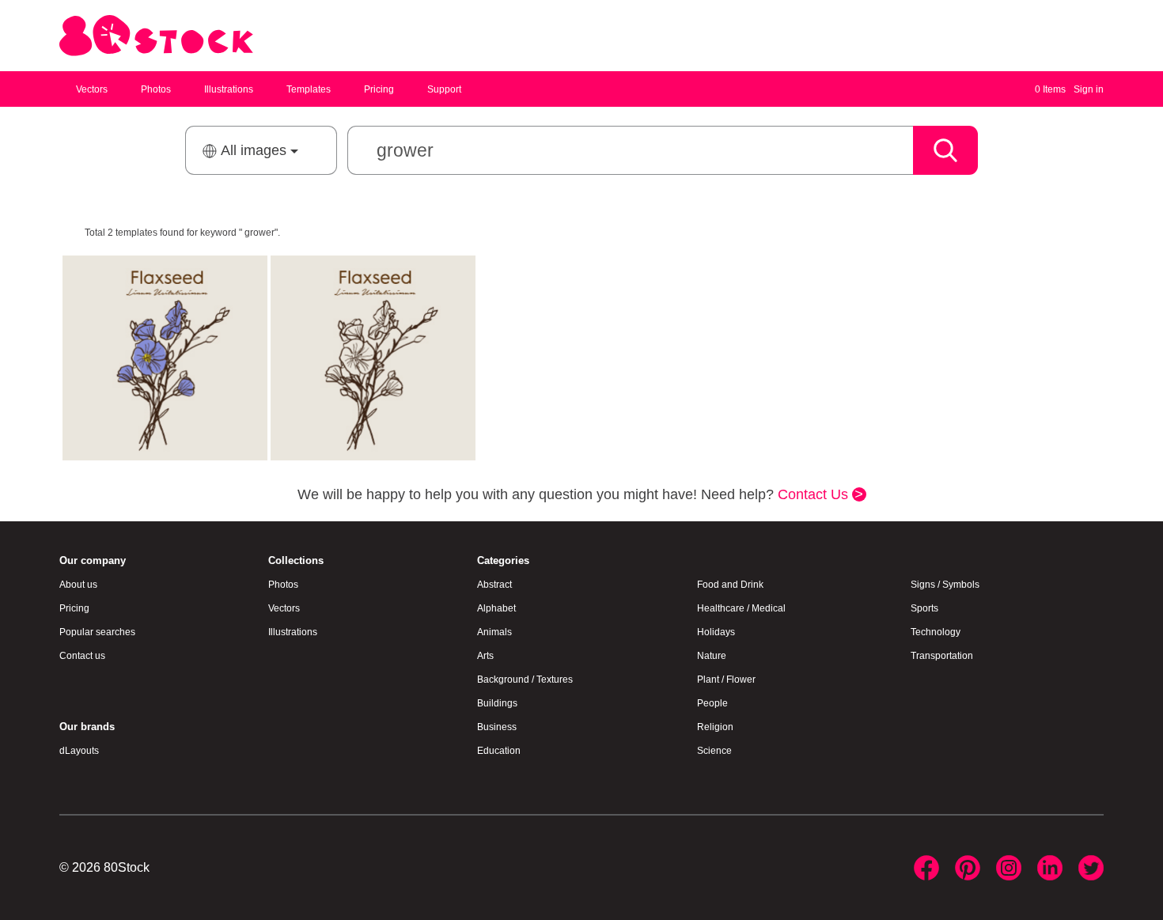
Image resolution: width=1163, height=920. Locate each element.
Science (714, 750)
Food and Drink (730, 584)
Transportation (942, 655)
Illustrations (228, 89)
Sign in (1089, 89)
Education (499, 750)
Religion (715, 727)
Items (1050, 89)
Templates (308, 89)
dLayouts (79, 750)
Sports (924, 608)
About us (78, 584)
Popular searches (97, 632)
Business (497, 727)
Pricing (379, 89)
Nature (711, 655)
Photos (156, 89)
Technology (935, 632)
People (712, 703)
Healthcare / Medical (741, 608)
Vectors (92, 89)
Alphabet (496, 608)
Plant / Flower (726, 679)
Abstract (494, 584)
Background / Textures (525, 679)
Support (444, 89)
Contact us (82, 655)
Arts (485, 655)
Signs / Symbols (945, 584)
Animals (494, 632)
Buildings (497, 703)
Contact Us (815, 494)
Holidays (716, 632)
